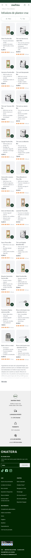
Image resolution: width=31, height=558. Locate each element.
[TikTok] (2, 470)
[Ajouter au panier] (12, 33)
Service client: (5, 499)
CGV (2, 549)
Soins (2, 516)
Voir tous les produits (6, 529)
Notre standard (21, 481)
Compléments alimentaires (8, 509)
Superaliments (5, 526)
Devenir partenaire (22, 498)
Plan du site (20, 549)
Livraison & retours (6, 485)
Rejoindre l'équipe (21, 502)
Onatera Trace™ (21, 485)
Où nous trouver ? (21, 495)
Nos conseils (4, 488)
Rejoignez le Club (21, 488)
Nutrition (3, 523)
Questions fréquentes (7, 492)
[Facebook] (7, 470)
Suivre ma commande (7, 481)
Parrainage (20, 492)
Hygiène (3, 519)
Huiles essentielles (6, 512)
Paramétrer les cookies (8, 552)
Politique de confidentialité (9, 554)
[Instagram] (11, 470)
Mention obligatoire (10, 549)
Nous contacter (5, 495)
